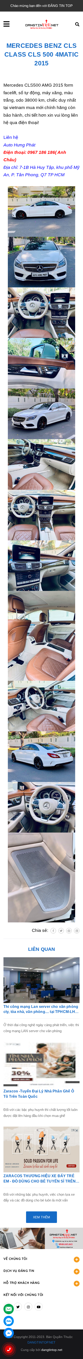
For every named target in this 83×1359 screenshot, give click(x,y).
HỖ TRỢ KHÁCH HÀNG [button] (21, 1283)
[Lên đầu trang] (72, 1347)
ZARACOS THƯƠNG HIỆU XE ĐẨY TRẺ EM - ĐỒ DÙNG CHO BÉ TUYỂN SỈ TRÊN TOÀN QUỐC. (39, 1179)
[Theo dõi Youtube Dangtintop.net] (39, 1307)
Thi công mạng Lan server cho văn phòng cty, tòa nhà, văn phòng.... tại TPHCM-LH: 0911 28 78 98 (40, 1010)
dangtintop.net (51, 1350)
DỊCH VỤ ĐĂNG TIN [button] (18, 1271)
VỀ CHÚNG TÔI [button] (15, 1259)
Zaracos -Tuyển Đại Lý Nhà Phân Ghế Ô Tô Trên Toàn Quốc (38, 1093)
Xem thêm (41, 1217)
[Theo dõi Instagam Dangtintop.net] (28, 1307)
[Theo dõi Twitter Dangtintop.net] (18, 1307)
